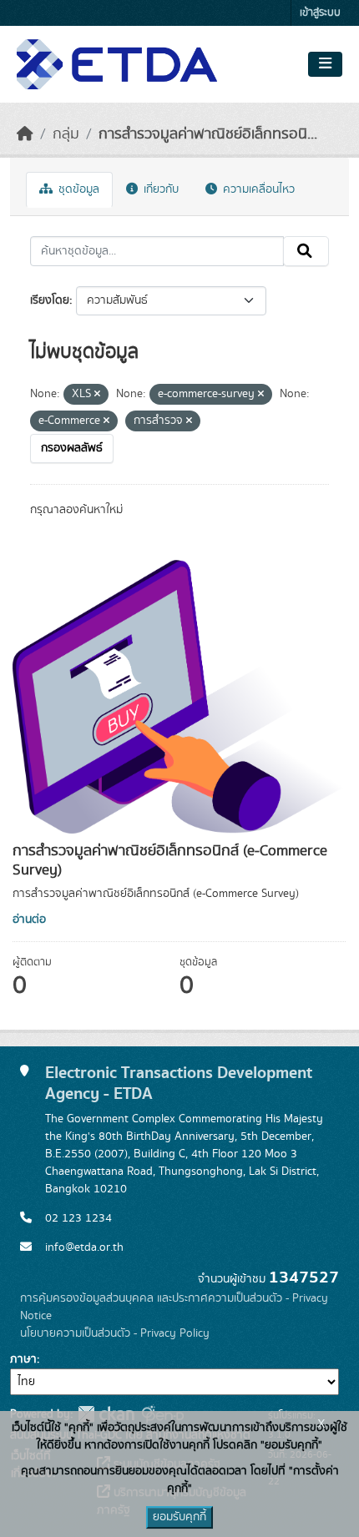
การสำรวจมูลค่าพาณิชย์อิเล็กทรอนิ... (208, 134)
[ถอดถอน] (97, 394)
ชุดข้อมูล (77, 189)
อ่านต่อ (29, 919)
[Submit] (306, 251)
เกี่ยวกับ (159, 189)
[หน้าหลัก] (25, 134)
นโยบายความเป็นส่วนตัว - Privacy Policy (115, 1333)
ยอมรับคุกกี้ (179, 1517)
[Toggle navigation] (325, 64)
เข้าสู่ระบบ (320, 13)
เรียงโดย (49, 300)
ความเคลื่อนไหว (257, 189)
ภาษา (23, 1359)
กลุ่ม (66, 134)
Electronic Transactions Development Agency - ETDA (178, 1083)
